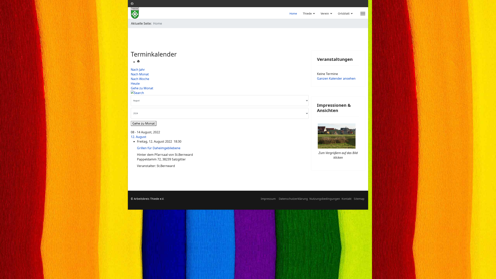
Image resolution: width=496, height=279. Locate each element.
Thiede (307, 13)
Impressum (268, 199)
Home (293, 13)
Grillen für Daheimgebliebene (158, 148)
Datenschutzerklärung (293, 199)
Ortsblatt (344, 13)
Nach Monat (140, 74)
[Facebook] (132, 3)
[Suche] (218, 92)
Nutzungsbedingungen (324, 199)
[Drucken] (138, 62)
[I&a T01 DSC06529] (338, 136)
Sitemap (359, 199)
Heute (135, 83)
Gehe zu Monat (142, 88)
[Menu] (362, 13)
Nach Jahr (138, 69)
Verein (325, 13)
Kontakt (346, 199)
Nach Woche (140, 79)
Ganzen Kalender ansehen (336, 78)
